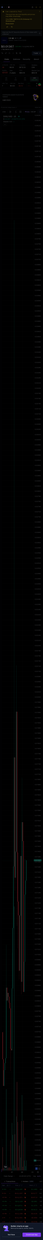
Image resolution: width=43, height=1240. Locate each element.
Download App (32, 1235)
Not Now (11, 1235)
